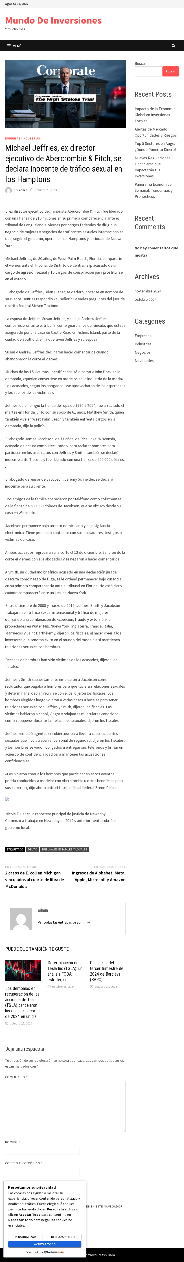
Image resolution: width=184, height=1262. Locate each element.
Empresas (12, 138)
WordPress (96, 1255)
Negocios (143, 352)
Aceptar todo (45, 1244)
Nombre (13, 1142)
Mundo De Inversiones (53, 20)
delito (32, 849)
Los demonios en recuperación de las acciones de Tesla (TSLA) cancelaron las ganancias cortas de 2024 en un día (23, 1002)
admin (23, 190)
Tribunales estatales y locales (64, 849)
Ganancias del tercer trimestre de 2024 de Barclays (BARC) (106, 971)
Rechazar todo (63, 1237)
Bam (111, 1255)
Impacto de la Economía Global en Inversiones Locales (155, 114)
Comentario (16, 1077)
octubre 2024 (146, 299)
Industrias (31, 138)
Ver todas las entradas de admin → (64, 922)
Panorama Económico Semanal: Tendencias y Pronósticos (154, 190)
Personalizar (25, 1237)
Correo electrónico (24, 1163)
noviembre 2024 (148, 291)
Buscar (140, 63)
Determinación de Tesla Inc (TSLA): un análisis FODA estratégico (65, 971)
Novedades (144, 360)
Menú (17, 46)
